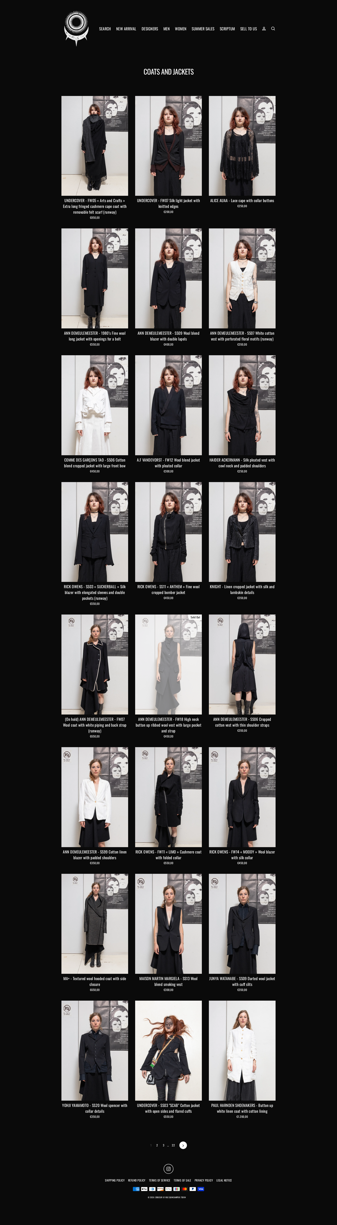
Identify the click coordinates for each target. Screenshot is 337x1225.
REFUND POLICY (137, 1180)
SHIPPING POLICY (115, 1180)
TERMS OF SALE (182, 1180)
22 (173, 1145)
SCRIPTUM (227, 28)
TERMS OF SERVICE (159, 1180)
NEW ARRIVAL (126, 28)
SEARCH (105, 28)
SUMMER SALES (203, 28)
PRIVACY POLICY (204, 1180)
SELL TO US (248, 28)
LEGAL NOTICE (224, 1180)
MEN (166, 28)
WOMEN (180, 28)
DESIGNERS (150, 28)
